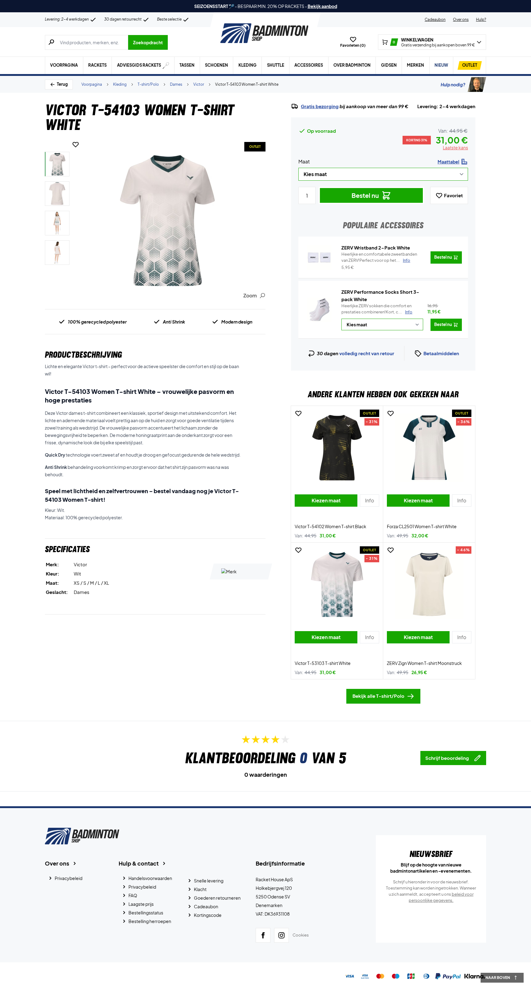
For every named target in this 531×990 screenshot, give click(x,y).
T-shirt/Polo (148, 84)
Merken (415, 65)
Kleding (247, 65)
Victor (198, 84)
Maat (304, 161)
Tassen (187, 65)
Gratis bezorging (320, 106)
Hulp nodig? (453, 84)
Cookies (301, 935)
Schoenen (216, 65)
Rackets (97, 65)
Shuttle (275, 65)
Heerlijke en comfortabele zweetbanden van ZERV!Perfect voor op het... (379, 257)
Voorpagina (64, 65)
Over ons (461, 19)
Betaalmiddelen (441, 353)
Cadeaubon (435, 19)
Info (408, 311)
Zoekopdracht (148, 42)
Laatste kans (455, 147)
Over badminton (352, 65)
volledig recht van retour (366, 353)
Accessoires (308, 65)
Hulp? (481, 19)
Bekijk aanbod (322, 6)
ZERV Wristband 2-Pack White (375, 247)
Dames (176, 84)
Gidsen (389, 65)
